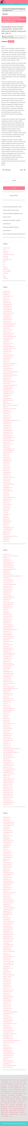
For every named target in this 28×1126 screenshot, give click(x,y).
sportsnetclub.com (7, 614)
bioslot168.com (6, 1063)
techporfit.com (6, 301)
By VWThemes (21, 1123)
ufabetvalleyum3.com (8, 797)
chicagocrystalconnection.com (10, 536)
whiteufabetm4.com (8, 946)
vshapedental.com (7, 1016)
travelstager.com (7, 425)
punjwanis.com (6, 554)
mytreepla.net (6, 919)
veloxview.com (6, 799)
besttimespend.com (8, 728)
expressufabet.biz (7, 309)
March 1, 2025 (7, 36)
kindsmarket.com (7, 412)
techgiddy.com (6, 577)
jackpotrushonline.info (8, 581)
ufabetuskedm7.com (8, 792)
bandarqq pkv (14, 1114)
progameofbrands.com (8, 326)
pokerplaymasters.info (8, 566)
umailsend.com (7, 599)
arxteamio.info (6, 720)
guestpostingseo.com (8, 562)
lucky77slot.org (6, 678)
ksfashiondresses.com (8, 700)
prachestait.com (7, 459)
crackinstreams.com (8, 909)
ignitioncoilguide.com (8, 1060)
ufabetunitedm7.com (8, 790)
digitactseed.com (7, 889)
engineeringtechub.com (8, 664)
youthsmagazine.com (8, 638)
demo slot (17, 1091)
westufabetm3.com (7, 800)
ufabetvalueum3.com (8, 934)
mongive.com (6, 361)
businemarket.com (7, 633)
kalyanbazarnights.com (8, 346)
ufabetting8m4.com (7, 931)
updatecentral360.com (8, 710)
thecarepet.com (7, 559)
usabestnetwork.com (8, 596)
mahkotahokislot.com (8, 681)
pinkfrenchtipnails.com (8, 654)
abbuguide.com (7, 870)
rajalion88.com (6, 829)
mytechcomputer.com (8, 1062)
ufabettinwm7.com (7, 785)
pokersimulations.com (8, 921)
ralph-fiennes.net (7, 403)
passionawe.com (7, 747)
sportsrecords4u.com (8, 928)
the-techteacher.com (8, 1032)
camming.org (6, 827)
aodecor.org (6, 502)
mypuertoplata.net (7, 311)
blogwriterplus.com (7, 560)
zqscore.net (6, 713)
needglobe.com (7, 743)
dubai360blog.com (7, 676)
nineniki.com (6, 353)
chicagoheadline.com (8, 825)
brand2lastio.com (7, 390)
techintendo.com (7, 879)
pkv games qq (10, 1099)
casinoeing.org (6, 507)
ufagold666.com (7, 998)
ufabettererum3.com (8, 780)
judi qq (4, 249)
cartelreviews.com (7, 884)
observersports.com (8, 624)
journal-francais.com (8, 443)
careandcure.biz (7, 730)
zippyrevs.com (6, 331)
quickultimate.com (7, 753)
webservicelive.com (8, 1067)
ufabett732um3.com (8, 968)
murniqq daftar (15, 1097)
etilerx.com (5, 953)
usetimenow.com (7, 376)
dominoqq (5, 256)
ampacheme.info (7, 472)
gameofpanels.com (7, 373)
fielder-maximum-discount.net (10, 405)
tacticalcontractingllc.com (9, 769)
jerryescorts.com (7, 666)
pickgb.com (6, 696)
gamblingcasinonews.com (9, 323)
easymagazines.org (8, 733)
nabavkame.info (7, 531)
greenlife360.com (7, 306)
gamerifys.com (6, 292)
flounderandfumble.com (8, 956)
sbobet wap (4, 1110)
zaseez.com (6, 834)
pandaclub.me (6, 522)
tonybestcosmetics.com (9, 1042)
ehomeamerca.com (8, 877)
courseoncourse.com (8, 567)
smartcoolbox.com (7, 762)
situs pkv (16, 1080)
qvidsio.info (6, 492)
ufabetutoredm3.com (8, 794)
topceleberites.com (7, 929)
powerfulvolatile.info (8, 490)
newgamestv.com (7, 656)
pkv (4, 263)
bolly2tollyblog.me (7, 521)
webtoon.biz (6, 643)
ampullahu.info (6, 474)
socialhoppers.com (7, 393)
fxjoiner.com (6, 1045)
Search (14, 180)
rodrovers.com (6, 896)
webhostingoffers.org (8, 874)
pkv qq (25, 1099)
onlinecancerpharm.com (9, 683)
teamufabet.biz (6, 316)
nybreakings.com (7, 1021)
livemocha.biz (6, 509)
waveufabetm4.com (8, 941)
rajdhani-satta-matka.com (9, 381)
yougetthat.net (6, 612)
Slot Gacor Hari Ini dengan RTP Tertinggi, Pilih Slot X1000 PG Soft (14, 9)
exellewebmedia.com (8, 587)
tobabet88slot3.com (8, 772)
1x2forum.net (6, 818)
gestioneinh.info (7, 983)
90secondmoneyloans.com (9, 892)
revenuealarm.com (7, 1057)
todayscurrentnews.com (9, 774)
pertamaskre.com (7, 574)
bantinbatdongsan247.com (9, 569)
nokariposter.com (7, 370)
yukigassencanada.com (9, 901)
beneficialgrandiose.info (8, 484)
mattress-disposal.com (8, 686)
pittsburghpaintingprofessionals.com (12, 748)
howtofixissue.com (7, 314)
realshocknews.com (8, 695)
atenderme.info (6, 479)
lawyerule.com (6, 447)
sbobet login (13, 1110)
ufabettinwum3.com (8, 787)
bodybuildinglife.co (7, 690)
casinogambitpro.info (8, 564)
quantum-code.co (7, 976)
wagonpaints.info (7, 971)
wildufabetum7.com (8, 804)
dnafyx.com (6, 860)
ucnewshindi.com (7, 582)
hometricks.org (6, 737)
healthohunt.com (7, 958)
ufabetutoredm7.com (8, 795)
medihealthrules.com (8, 1013)
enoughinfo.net (6, 514)
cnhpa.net (5, 703)
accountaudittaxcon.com (9, 723)
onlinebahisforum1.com (8, 823)
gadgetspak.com (7, 911)
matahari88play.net (7, 634)
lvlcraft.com (6, 891)
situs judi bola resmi (18, 1108)
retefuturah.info (6, 959)
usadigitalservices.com (8, 391)
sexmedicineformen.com (9, 757)
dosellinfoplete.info (7, 487)
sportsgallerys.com (7, 658)
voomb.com (6, 670)
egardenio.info (6, 718)
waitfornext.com (7, 973)
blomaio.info (6, 485)
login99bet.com (6, 820)
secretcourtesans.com (8, 822)
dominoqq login (13, 1112)
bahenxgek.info (6, 572)
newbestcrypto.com (8, 616)
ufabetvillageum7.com (8, 938)
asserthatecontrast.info (8, 477)
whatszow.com (6, 876)
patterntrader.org (7, 701)
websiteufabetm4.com (8, 944)
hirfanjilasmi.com (7, 735)
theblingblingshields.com (9, 653)
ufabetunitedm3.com (8, 789)
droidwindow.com (7, 995)
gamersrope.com (7, 586)
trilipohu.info (6, 539)
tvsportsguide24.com (8, 673)
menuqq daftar (5, 1097)
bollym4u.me (6, 519)
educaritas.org (6, 844)
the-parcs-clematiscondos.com (10, 555)
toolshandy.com (7, 423)
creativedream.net (7, 395)
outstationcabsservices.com (10, 1023)
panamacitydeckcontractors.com (11, 420)
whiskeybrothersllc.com (9, 802)
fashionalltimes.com (8, 1035)
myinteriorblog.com (7, 1000)
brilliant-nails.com (7, 438)
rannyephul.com (7, 428)
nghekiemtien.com (7, 452)
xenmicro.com (6, 850)
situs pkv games (12, 1101)
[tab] (1, 2)
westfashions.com (7, 422)
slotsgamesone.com (8, 343)
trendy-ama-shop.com (8, 990)
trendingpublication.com (9, 779)
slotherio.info (6, 495)
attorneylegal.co (7, 668)
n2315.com (6, 396)
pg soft (22, 1085)
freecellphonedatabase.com (10, 584)
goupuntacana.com (7, 830)
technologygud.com (8, 693)
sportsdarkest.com (7, 641)
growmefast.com (7, 680)
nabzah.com (6, 360)
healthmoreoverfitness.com (9, 336)
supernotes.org (6, 706)
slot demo (5, 268)
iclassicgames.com (8, 619)
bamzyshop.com (7, 1005)
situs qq (12, 1104)
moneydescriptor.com (8, 636)
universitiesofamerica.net (9, 324)
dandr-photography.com (9, 440)
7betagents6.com (7, 906)
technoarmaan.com (8, 1038)
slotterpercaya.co (7, 760)
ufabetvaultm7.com (7, 936)
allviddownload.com (8, 319)
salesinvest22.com (7, 986)
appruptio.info (6, 541)
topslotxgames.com (8, 338)
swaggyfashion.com (8, 432)
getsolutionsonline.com (8, 365)
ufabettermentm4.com (8, 782)
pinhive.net (5, 516)
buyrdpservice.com (7, 607)
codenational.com (7, 1050)
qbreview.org (6, 328)
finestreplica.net (7, 954)
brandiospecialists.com (8, 355)
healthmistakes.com (8, 698)
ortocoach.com (6, 745)
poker (4, 266)
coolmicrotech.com (7, 1028)
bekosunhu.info (6, 482)
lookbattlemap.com (7, 606)
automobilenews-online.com (10, 1033)
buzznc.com (6, 1043)
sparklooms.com (7, 767)
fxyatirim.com (6, 869)
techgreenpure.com (8, 881)
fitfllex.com (5, 407)
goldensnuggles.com (8, 604)
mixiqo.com (6, 742)
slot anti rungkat (13, 1085)
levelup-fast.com (7, 917)
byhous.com (6, 526)
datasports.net (6, 661)
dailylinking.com (7, 859)
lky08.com (5, 402)
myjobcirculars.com (8, 334)
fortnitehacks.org (7, 499)
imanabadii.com (7, 537)
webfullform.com (7, 318)
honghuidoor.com (7, 349)
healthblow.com (7, 378)
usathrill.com (6, 1015)
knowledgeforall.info (8, 388)
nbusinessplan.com (8, 304)
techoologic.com (7, 1010)
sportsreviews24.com (8, 675)
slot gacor (18, 1083)
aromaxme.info (6, 475)
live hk (4, 261)
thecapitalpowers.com (8, 770)
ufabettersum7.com (8, 784)
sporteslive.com (7, 651)
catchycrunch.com (7, 835)
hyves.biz (5, 512)
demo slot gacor (7, 271)
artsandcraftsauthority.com (9, 1065)
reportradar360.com (8, 430)
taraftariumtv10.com (8, 433)
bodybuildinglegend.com (9, 437)
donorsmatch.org (7, 504)
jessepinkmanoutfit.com (9, 597)
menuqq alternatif (6, 1080)
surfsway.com (6, 886)
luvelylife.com (6, 413)
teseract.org (6, 988)
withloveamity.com (7, 865)
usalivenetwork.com (8, 579)
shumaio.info (6, 494)
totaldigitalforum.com (8, 1037)
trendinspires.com (7, 427)
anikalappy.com (7, 948)
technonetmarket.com (8, 964)
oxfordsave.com (7, 617)
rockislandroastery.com (8, 1053)
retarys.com (6, 601)
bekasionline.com (7, 302)
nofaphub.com (6, 837)
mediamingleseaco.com (9, 448)
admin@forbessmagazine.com (9, 37)
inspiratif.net (6, 294)
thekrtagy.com (6, 1025)
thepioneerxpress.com (8, 313)
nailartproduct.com (7, 887)
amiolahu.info (6, 470)
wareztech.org (6, 594)
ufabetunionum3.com (8, 933)
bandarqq (5, 278)
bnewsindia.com (7, 1001)
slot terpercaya (6, 247)
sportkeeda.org (6, 727)
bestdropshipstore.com (8, 882)
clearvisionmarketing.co (9, 974)
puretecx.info (6, 465)
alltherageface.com (7, 1048)
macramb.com (6, 415)
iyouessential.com (7, 864)
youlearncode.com (7, 867)
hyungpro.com (6, 646)
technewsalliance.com (8, 963)
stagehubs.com (7, 817)
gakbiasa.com (6, 532)
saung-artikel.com (7, 621)
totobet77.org (6, 777)
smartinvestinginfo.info (8, 961)
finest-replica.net (7, 981)
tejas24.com (6, 455)
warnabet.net (6, 517)
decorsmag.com (7, 321)
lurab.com (5, 1058)
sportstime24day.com (8, 649)
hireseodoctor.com (7, 914)
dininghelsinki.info (7, 949)
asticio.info (5, 717)
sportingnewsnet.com (8, 648)
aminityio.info (6, 469)
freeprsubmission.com (8, 996)
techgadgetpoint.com (8, 671)
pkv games (6, 251)
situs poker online (7, 259)
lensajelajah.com (7, 845)
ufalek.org (5, 685)
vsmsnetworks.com (8, 296)
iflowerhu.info (6, 534)
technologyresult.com (8, 872)
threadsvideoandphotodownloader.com (12, 576)
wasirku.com (6, 453)
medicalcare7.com (7, 356)
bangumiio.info (6, 480)
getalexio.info (6, 722)
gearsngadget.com (7, 912)
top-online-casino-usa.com (9, 348)
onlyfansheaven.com (8, 400)
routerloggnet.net (7, 339)
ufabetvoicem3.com (8, 939)
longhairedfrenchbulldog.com (10, 629)
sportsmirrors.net (7, 659)
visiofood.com (6, 993)
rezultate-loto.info (7, 924)
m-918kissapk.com (7, 529)
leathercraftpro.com (8, 738)
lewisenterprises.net (8, 855)
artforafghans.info (7, 460)
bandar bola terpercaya (8, 254)
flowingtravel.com (7, 351)
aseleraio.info (6, 715)
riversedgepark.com (8, 832)
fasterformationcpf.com (8, 602)
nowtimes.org (6, 506)
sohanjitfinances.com (8, 764)
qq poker (22, 1112)
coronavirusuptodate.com (9, 907)
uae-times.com (6, 291)
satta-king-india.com (8, 899)
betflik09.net (6, 847)
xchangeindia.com (7, 1027)
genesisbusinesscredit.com (9, 408)
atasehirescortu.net (7, 663)
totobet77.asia (6, 775)
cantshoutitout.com (7, 308)
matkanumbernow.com (8, 333)
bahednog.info (6, 571)
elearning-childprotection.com (10, 385)
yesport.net (6, 609)
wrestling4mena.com (8, 386)
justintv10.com (6, 445)
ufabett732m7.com (7, 991)
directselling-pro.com (8, 1055)
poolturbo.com (6, 457)
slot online (5, 253)
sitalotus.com (6, 705)
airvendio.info (6, 462)
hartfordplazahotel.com (8, 527)
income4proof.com (7, 842)
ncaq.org (5, 849)
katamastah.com (7, 711)
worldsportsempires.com (9, 708)
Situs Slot (5, 14)
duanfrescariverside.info (9, 951)
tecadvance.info (7, 467)
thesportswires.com (8, 644)
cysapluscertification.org (9, 497)
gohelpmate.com (7, 380)
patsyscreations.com (8, 840)
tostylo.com (6, 611)
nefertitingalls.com (7, 839)
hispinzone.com (7, 344)
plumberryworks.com (8, 750)
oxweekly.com (6, 418)
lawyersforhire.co (7, 631)
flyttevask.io (6, 524)
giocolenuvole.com (7, 862)
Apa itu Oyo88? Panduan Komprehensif (14, 234)
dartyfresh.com (6, 854)
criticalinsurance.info (8, 368)
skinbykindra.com (7, 1047)
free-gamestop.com (8, 589)
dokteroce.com (6, 442)
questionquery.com (7, 435)
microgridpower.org (7, 740)
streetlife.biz (6, 511)
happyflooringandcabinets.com (10, 688)
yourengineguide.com (8, 1020)
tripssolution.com (7, 897)
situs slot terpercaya (7, 1083)
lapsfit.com (5, 916)
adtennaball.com (7, 358)
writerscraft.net (6, 383)
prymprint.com (6, 725)
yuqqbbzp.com (6, 904)
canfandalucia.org (7, 1018)
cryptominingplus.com (8, 626)
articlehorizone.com (8, 902)
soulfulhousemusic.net (8, 765)
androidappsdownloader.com (10, 375)
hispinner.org (6, 366)
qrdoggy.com (6, 691)
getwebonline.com (7, 398)
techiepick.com (6, 1003)
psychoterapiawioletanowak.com (11, 752)
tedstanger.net (6, 966)
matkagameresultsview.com (10, 363)
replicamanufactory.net (8, 923)
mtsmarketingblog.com (8, 450)
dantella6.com (6, 341)
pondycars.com (7, 1006)
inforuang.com (6, 410)
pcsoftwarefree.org (7, 857)
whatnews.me (6, 978)
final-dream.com (7, 980)
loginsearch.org (7, 500)
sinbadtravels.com (7, 591)
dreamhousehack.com (8, 1030)
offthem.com (6, 297)
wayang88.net (6, 943)
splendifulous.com (7, 926)
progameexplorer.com (8, 1052)
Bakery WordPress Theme (10, 1123)
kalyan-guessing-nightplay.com (10, 371)
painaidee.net (6, 639)
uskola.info (5, 970)
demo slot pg (6, 269)
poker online (5, 1114)
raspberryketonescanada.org (10, 1011)
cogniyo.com (6, 732)
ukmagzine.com (7, 592)
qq (3, 274)
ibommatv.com (6, 299)
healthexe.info (6, 464)
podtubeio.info (6, 489)
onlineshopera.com (7, 852)
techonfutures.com (7, 1008)
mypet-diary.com (7, 417)
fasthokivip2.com (7, 623)
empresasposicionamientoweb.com (11, 1040)
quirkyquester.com (7, 755)
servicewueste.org (7, 329)
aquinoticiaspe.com (7, 628)
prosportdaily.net (7, 985)
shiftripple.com (6, 758)
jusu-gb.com (6, 557)
